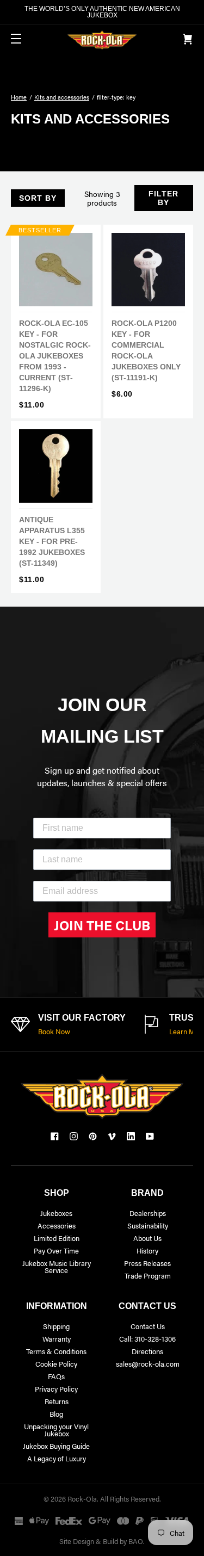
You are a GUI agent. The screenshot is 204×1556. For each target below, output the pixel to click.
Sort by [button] (38, 198)
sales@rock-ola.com (148, 1363)
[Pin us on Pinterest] (93, 1136)
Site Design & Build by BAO (101, 1541)
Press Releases (147, 1263)
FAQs (56, 1376)
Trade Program (148, 1275)
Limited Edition (56, 1238)
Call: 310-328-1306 (147, 1338)
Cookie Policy (56, 1363)
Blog (56, 1413)
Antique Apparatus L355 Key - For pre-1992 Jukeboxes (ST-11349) (52, 541)
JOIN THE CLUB (102, 925)
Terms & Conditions (56, 1351)
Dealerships (147, 1213)
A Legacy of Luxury (56, 1458)
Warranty (56, 1338)
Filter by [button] (163, 198)
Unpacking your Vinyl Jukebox (56, 1430)
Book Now (54, 1031)
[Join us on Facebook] (55, 1136)
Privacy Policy (56, 1388)
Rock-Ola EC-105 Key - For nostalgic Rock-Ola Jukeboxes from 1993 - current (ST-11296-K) (55, 356)
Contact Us (148, 1326)
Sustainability (147, 1225)
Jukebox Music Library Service (56, 1266)
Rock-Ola (82, 1498)
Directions (147, 1351)
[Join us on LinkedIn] (131, 1136)
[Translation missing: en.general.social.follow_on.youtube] (150, 1136)
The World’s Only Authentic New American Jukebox (102, 12)
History (147, 1250)
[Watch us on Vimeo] (112, 1136)
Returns (57, 1401)
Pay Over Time (56, 1250)
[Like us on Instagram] (74, 1136)
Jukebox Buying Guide (56, 1445)
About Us (147, 1238)
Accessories (57, 1225)
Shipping (56, 1326)
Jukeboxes (56, 1213)
